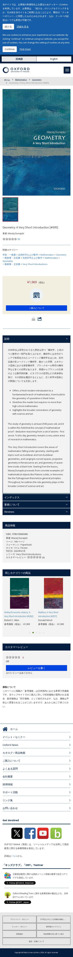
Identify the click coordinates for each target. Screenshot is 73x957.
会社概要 (8, 776)
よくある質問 (10, 768)
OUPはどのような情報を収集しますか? (55, 919)
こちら (14, 855)
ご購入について (36, 308)
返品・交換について (36, 941)
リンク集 (8, 800)
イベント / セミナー (14, 737)
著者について (12, 504)
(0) (18, 239)
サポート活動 (10, 792)
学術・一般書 (9, 254)
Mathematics (21, 79)
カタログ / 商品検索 (14, 752)
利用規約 (19, 934)
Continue (10, 49)
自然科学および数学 (28, 254)
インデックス (12, 497)
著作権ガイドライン (53, 926)
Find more (25, 49)
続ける (8, 26)
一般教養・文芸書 (11, 257)
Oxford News (10, 745)
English (54, 58)
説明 (6, 338)
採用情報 (8, 784)
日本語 (19, 58)
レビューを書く (36, 668)
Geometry (37, 79)
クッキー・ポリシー (19, 926)
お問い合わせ (10, 808)
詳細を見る (23, 26)
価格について (9, 686)
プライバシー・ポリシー (19, 919)
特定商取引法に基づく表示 (53, 934)
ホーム (7, 79)
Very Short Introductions (35, 264)
